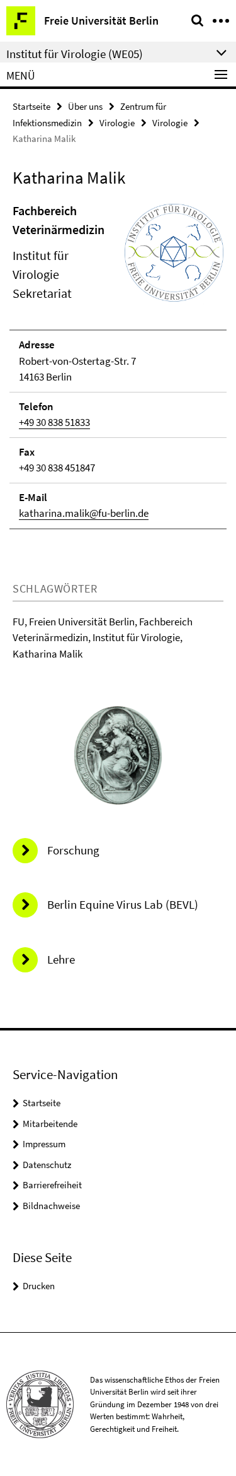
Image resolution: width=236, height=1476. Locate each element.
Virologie (117, 123)
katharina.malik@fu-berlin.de (84, 513)
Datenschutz (47, 1165)
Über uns (85, 106)
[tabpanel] (118, 365)
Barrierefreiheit (52, 1185)
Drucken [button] (39, 1286)
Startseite (31, 106)
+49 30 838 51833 (54, 422)
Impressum (44, 1144)
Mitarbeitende (50, 1124)
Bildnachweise (51, 1206)
